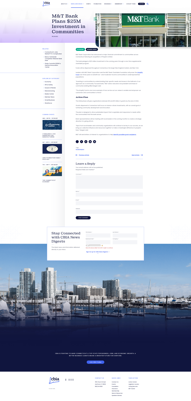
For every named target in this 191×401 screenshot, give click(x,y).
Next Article (135, 155)
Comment (79, 174)
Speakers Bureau (117, 395)
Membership (118, 4)
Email (77, 200)
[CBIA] (46, 4)
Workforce (48, 103)
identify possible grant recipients (124, 134)
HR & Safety (49, 85)
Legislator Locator (134, 384)
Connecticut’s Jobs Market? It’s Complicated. (53, 53)
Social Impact (80, 149)
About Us (64, 4)
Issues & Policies (50, 88)
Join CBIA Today (95, 362)
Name (78, 191)
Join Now (141, 4)
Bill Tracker (132, 389)
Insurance (107, 4)
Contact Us (115, 382)
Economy (48, 82)
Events (88, 4)
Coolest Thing (131, 4)
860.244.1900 (99, 386)
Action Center (133, 382)
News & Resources (76, 4)
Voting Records (133, 386)
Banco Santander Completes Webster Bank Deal (53, 58)
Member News (49, 97)
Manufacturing (50, 91)
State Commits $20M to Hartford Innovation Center (53, 65)
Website (78, 208)
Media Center (49, 94)
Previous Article (84, 155)
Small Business (50, 100)
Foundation (97, 4)
